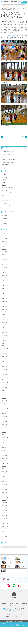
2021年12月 (4, 377)
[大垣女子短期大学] (9, 2)
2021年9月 (4, 385)
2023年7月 (4, 327)
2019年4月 (4, 453)
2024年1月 (4, 314)
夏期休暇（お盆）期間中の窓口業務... (9, 159)
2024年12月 (4, 285)
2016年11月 (4, 523)
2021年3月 (4, 400)
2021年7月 (4, 390)
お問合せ (3, 182)
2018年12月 (4, 463)
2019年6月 (4, 447)
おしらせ (3, 174)
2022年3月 (4, 369)
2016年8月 (4, 531)
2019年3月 (4, 455)
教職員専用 (8, 614)
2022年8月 (4, 356)
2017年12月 (4, 494)
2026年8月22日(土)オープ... (7, 154)
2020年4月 (4, 426)
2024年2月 (4, 311)
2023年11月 (4, 319)
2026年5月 (4, 241)
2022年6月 (4, 361)
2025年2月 (4, 280)
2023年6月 (4, 330)
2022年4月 (4, 366)
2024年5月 (4, 304)
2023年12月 (4, 317)
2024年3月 (4, 309)
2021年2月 (4, 403)
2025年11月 (4, 256)
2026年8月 (4, 233)
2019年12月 (4, 434)
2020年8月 (4, 416)
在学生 (3, 177)
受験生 (3, 203)
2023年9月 (4, 322)
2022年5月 (4, 364)
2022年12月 (4, 345)
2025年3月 (4, 277)
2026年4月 (4, 243)
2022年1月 (4, 374)
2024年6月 (4, 301)
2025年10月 (4, 259)
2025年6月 (4, 270)
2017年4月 (4, 510)
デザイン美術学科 (5, 215)
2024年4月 (4, 306)
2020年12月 (4, 408)
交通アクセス (19, 614)
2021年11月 (4, 379)
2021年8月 (4, 387)
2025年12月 (4, 254)
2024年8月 (4, 296)
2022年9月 (4, 353)
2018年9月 (4, 471)
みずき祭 (4, 190)
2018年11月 (4, 466)
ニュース (25, 131)
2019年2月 (4, 458)
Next (23, 136)
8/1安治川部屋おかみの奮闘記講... (8, 162)
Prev (5, 136)
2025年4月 (4, 275)
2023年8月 (4, 324)
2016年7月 (4, 534)
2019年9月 (4, 442)
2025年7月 (4, 267)
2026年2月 (4, 249)
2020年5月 (4, 424)
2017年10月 (4, 500)
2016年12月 (4, 521)
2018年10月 (4, 468)
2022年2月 (4, 372)
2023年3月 (4, 338)
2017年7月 (4, 505)
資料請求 (8, 616)
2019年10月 (4, 439)
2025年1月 (4, 283)
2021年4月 (4, 398)
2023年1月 (4, 343)
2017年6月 (4, 507)
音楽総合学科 (4, 223)
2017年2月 (4, 515)
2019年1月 (4, 460)
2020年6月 (4, 421)
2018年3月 (4, 487)
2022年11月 (4, 348)
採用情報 (7, 575)
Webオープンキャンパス (7, 187)
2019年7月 (4, 445)
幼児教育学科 (4, 218)
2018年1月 (4, 492)
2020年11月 (4, 411)
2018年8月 (4, 473)
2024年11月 (4, 288)
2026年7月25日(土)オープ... (7, 164)
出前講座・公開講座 (5, 200)
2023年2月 (4, 340)
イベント (3, 185)
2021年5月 (4, 395)
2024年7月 (4, 298)
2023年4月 (4, 335)
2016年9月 (4, 528)
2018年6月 (4, 479)
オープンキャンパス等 (6, 192)
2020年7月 (4, 419)
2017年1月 (4, 518)
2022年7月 (4, 358)
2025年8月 (4, 264)
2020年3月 (4, 429)
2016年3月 (4, 536)
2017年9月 (4, 502)
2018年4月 (4, 484)
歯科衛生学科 (4, 220)
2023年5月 (4, 332)
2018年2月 (4, 489)
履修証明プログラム (6, 179)
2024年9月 (4, 293)
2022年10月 (4, 351)
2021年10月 (4, 382)
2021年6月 (4, 392)
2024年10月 (4, 290)
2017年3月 (4, 513)
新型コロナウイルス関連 (6, 205)
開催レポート (5, 195)
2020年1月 (4, 432)
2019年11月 (4, 437)
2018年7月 (4, 476)
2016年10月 (4, 526)
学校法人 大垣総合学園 (20, 575)
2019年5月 (4, 450)
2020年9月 (4, 413)
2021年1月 (4, 406)
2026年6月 (4, 238)
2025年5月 (4, 272)
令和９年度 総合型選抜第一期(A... (8, 151)
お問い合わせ (19, 616)
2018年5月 (4, 481)
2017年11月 (4, 497)
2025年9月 (4, 262)
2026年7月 (4, 236)
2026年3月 (4, 246)
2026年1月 (4, 251)
